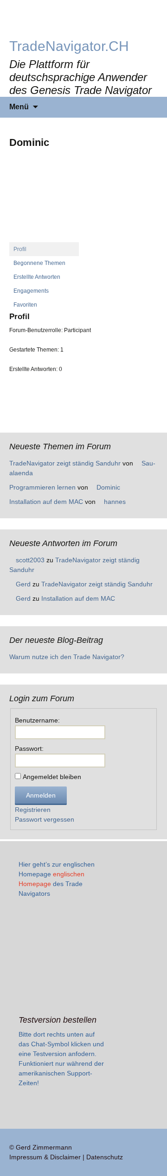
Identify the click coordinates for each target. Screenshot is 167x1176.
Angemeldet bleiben (52, 776)
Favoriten (25, 305)
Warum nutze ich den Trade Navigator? (66, 656)
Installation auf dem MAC (46, 501)
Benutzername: (37, 720)
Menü (19, 107)
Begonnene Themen (39, 263)
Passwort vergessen (44, 819)
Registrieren (33, 809)
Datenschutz (104, 1157)
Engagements (31, 291)
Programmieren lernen (42, 487)
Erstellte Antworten (36, 277)
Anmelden (41, 795)
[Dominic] (44, 202)
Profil (19, 249)
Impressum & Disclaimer (45, 1157)
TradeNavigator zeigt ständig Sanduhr (65, 463)
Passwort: (29, 748)
